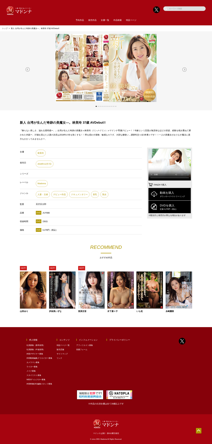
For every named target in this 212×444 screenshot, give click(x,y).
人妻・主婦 (43, 194)
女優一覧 (105, 20)
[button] (27, 69)
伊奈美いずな (55, 311)
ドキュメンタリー (79, 194)
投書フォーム (81, 349)
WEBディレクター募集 (35, 379)
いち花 (139, 311)
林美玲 (41, 153)
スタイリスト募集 (33, 375)
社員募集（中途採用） (35, 349)
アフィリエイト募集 (84, 345)
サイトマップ (62, 354)
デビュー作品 (59, 194)
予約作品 (80, 20)
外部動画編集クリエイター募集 (39, 358)
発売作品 (92, 20)
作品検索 (117, 20)
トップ (5, 28)
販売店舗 (60, 349)
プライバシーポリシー (119, 340)
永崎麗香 (170, 311)
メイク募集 (31, 371)
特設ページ (131, 20)
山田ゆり (24, 311)
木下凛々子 (112, 311)
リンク (59, 358)
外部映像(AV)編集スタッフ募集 (39, 384)
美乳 (95, 194)
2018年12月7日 (45, 164)
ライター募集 (32, 367)
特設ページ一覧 (63, 345)
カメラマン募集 (32, 362)
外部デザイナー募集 (34, 354)
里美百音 (82, 311)
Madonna (42, 183)
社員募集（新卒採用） (35, 345)
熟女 (104, 194)
